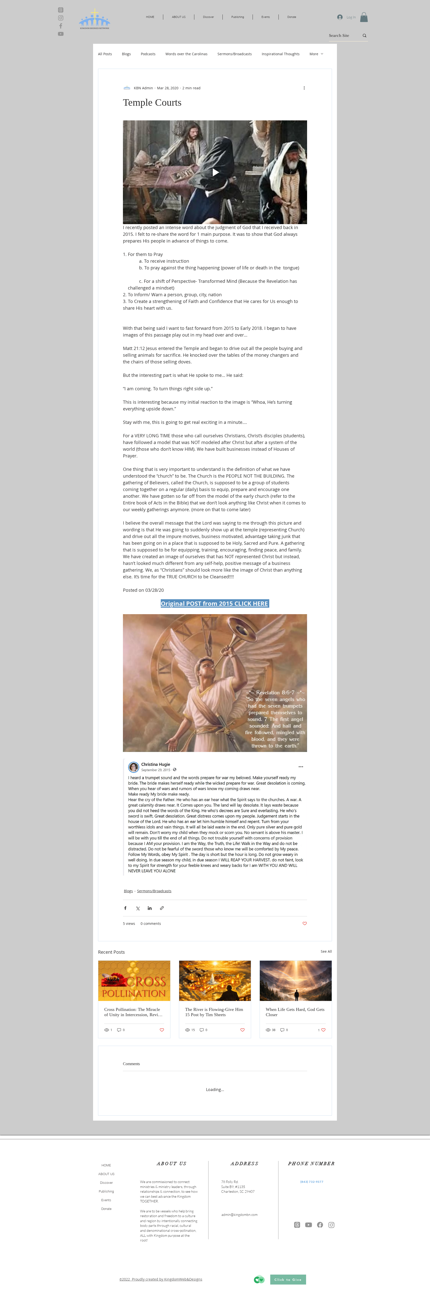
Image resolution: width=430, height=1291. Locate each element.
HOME (106, 1161)
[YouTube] (60, 33)
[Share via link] (162, 908)
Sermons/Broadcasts (234, 53)
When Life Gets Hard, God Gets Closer (295, 1012)
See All (326, 951)
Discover (106, 1179)
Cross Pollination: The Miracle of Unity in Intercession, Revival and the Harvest (133, 1012)
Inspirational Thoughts (281, 53)
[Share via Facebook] (125, 908)
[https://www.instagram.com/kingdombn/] (331, 1221)
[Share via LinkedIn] (149, 908)
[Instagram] (60, 17)
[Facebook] (60, 25)
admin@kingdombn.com (239, 1210)
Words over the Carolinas (186, 53)
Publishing (106, 1187)
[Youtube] (309, 1221)
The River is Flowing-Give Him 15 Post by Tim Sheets (214, 1012)
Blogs (126, 53)
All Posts (105, 53)
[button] (364, 17)
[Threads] (60, 9)
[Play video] (215, 172)
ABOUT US (106, 1170)
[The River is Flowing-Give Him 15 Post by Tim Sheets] (215, 981)
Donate (106, 1205)
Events (106, 1196)
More (314, 53)
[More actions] (304, 88)
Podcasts (148, 53)
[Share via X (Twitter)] (137, 908)
